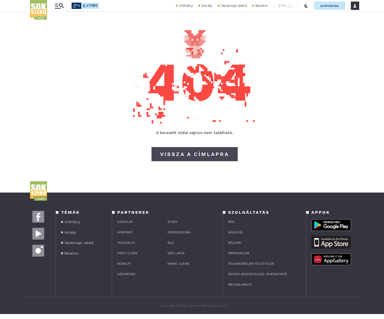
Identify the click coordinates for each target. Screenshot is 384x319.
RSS (231, 222)
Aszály (207, 6)
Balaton (261, 6)
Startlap (125, 222)
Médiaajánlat (240, 284)
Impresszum (238, 253)
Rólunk (234, 243)
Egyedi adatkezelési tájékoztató (257, 274)
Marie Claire (178, 263)
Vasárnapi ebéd (234, 6)
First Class (127, 253)
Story (172, 222)
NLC (170, 243)
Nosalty (124, 263)
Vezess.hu (126, 243)
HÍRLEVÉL (235, 232)
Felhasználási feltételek (251, 263)
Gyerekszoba (179, 232)
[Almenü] (59, 6)
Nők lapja (176, 253)
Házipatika (126, 274)
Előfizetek (330, 5)
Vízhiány (186, 6)
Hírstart (124, 232)
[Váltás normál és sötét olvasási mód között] (306, 6)
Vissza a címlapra (194, 154)
